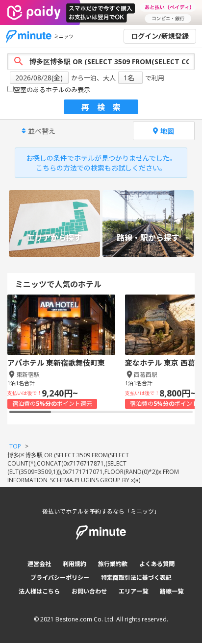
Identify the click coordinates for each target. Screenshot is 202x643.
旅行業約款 (112, 564)
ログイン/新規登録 (160, 36)
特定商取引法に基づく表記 (136, 577)
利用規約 (74, 564)
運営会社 (39, 564)
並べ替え (41, 131)
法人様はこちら (39, 591)
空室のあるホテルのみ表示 (52, 89)
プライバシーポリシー (59, 577)
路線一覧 (171, 591)
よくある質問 (157, 564)
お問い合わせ (89, 591)
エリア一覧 (133, 591)
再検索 (104, 107)
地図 (167, 131)
